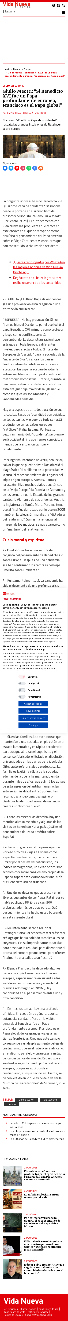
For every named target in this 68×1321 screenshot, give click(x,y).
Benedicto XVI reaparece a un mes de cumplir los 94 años (36, 1125)
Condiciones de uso (48, 1309)
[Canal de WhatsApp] (28, 168)
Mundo (17, 69)
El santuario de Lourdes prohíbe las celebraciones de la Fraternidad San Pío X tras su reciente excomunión (44, 1175)
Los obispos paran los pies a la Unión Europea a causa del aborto (37, 1133)
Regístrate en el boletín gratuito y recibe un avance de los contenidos (37, 280)
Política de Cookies (13, 1314)
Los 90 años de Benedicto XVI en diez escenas (37, 1139)
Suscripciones (11, 1309)
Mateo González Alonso (31, 113)
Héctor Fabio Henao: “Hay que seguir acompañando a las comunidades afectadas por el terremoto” (44, 1269)
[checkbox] (21, 676)
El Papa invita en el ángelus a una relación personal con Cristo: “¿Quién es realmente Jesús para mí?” (43, 1245)
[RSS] (40, 168)
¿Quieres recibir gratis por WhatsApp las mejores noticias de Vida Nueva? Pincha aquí (39, 267)
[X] (11, 168)
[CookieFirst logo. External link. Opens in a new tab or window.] (9, 593)
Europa (27, 69)
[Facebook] (5, 168)
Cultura (8, 85)
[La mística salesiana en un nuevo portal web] (12, 1199)
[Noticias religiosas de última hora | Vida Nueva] (17, 5)
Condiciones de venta (14, 1311)
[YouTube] (16, 168)
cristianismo (51, 1100)
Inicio (7, 69)
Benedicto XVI (26, 1100)
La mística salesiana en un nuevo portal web (41, 1196)
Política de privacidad (38, 1311)
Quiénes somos (28, 1309)
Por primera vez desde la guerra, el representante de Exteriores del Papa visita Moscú (42, 1222)
